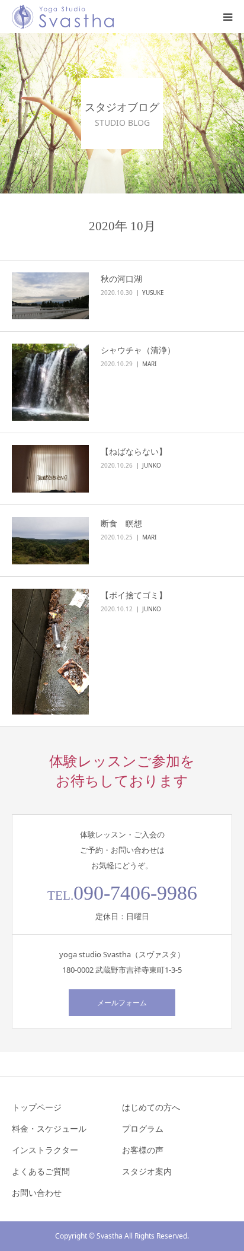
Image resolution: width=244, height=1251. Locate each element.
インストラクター (45, 1149)
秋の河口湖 (121, 278)
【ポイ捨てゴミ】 (134, 595)
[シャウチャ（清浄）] (50, 382)
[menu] (227, 16)
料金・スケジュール (49, 1128)
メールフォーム (122, 1003)
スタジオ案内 (147, 1171)
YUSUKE (153, 292)
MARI (149, 364)
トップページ (37, 1107)
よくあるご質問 (41, 1171)
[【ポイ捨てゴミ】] (50, 652)
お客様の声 (142, 1149)
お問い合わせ (37, 1192)
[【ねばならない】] (50, 469)
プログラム (142, 1128)
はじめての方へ (151, 1107)
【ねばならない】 (134, 451)
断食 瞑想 (125, 523)
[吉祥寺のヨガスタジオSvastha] (63, 16)
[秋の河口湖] (50, 296)
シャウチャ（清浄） (138, 349)
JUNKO (151, 465)
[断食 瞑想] (50, 540)
